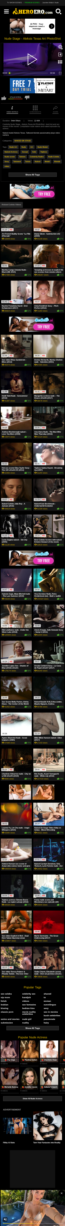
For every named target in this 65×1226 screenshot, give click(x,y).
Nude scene (10, 157)
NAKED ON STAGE (23, 141)
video (7, 166)
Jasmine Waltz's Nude (50, 2)
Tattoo (27, 162)
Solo (34, 152)
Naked (37, 162)
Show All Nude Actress (32, 1099)
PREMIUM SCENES (32, 2)
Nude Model (42, 147)
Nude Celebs (53, 157)
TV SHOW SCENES (14, 2)
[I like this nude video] (4, 99)
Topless (43, 152)
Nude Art (13, 147)
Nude (23, 147)
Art (31, 147)
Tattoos (22, 157)
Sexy (7, 162)
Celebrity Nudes (37, 157)
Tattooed (17, 162)
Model (47, 162)
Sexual (25, 152)
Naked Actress (11, 152)
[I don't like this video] (27, 99)
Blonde (57, 162)
